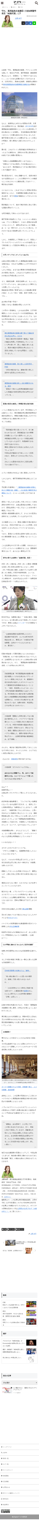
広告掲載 (6, 1481)
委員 (16, 196)
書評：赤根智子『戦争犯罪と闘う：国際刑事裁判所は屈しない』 (14, 1351)
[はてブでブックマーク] (30, 23)
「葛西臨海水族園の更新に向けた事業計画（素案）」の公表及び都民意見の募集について (19, 490)
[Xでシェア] (23, 23)
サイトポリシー (8, 1470)
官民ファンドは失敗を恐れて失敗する (14, 1324)
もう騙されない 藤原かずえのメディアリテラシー (25, 1389)
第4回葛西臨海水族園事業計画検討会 (16, 84)
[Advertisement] (19, 47)
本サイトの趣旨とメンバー (11, 1493)
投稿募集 (6, 1476)
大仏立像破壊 (14, 926)
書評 (4, 1333)
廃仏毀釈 (25, 909)
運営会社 (5, 1499)
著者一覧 (6, 1458)
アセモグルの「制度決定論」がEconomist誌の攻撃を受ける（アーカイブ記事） (14, 1343)
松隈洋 (26, 991)
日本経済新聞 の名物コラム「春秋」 (18, 970)
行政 (5, 1229)
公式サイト (7, 1197)
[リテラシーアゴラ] (7, 1390)
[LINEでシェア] (34, 23)
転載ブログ (21, 1229)
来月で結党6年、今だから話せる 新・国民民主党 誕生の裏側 (13, 1315)
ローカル (12, 1229)
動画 (4, 1295)
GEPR (5, 1452)
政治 (4, 1311)
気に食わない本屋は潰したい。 (12, 1357)
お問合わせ (6, 1487)
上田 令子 (18, 18)
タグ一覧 (6, 1464)
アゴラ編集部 (16, 1392)
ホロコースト (13, 918)
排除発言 (14, 759)
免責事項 (6, 1504)
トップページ (7, 1447)
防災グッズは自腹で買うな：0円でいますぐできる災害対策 (13, 1306)
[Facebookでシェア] (27, 23)
